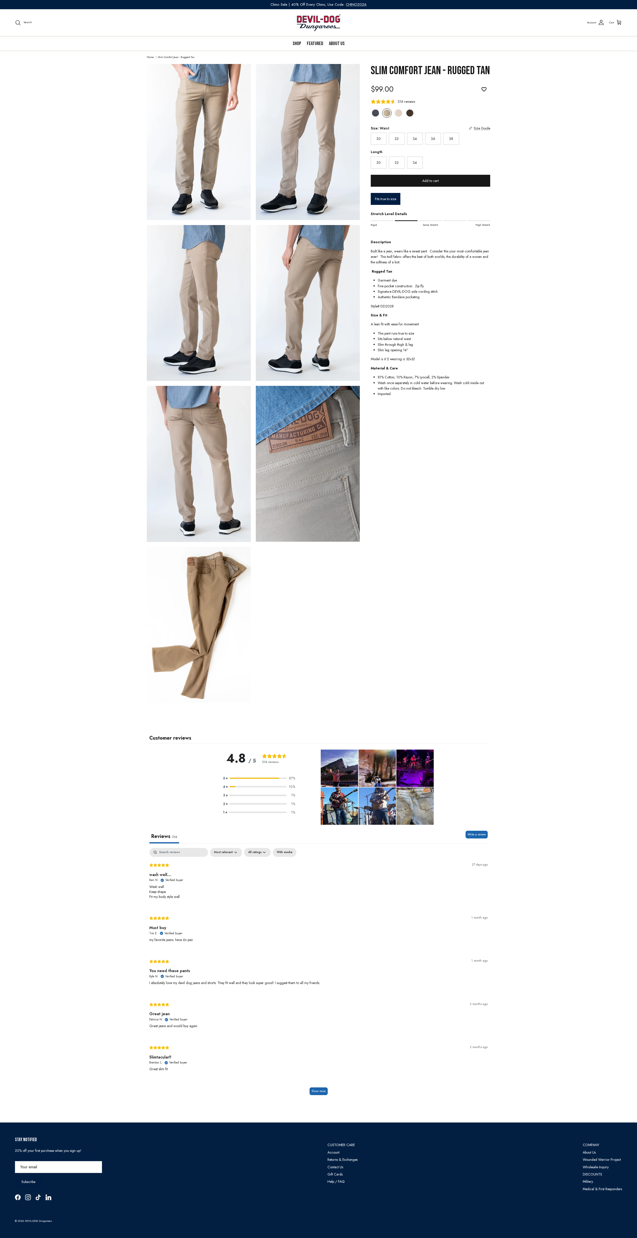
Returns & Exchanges (342, 1159)
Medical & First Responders (602, 1188)
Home (150, 57)
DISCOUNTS (592, 1174)
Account (333, 1152)
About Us (337, 44)
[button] (259, 778)
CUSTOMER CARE (341, 1144)
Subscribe (28, 1181)
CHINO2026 (356, 4)
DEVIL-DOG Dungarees (38, 1221)
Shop (297, 44)
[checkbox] (284, 852)
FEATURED (315, 44)
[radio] (375, 113)
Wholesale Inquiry (596, 1167)
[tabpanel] (318, 974)
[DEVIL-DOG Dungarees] (318, 22)
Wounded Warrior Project (602, 1159)
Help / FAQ (336, 1181)
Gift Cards (335, 1174)
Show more (319, 1091)
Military (588, 1181)
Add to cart (430, 180)
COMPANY (591, 1144)
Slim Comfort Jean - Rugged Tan (176, 57)
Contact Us (335, 1167)
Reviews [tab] (164, 836)
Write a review (477, 834)
